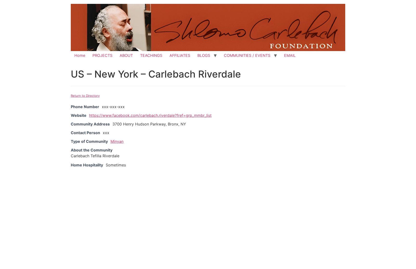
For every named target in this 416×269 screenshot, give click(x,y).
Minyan (117, 141)
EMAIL (290, 55)
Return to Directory (85, 96)
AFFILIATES (179, 55)
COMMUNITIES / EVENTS (247, 55)
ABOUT (126, 55)
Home (79, 55)
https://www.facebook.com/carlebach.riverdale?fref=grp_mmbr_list (150, 115)
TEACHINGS (151, 55)
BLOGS (203, 55)
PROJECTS (102, 55)
